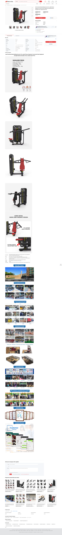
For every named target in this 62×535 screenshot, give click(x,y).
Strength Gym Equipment (47, 512)
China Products (16, 529)
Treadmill (19, 512)
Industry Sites (35, 529)
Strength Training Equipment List (23, 520)
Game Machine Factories (22, 524)
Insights (49, 529)
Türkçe (45, 530)
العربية (34, 530)
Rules (56, 3)
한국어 (36, 530)
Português (19, 530)
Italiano (27, 530)
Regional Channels (39, 529)
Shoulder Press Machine (42, 524)
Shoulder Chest (48, 524)
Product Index (43, 529)
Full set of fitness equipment (8, 512)
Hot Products (13, 529)
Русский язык (24, 530)
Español (16, 530)
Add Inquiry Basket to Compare (20, 30)
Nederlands (32, 530)
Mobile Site (46, 529)
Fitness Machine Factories (29, 524)
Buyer (40, 3)
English (14, 530)
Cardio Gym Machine (33, 512)
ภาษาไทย (43, 530)
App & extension (48, 3)
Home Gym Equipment (16, 520)
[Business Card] (55, 38)
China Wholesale (28, 529)
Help (44, 3)
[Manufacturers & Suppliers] (9, 1)
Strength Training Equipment (9, 520)
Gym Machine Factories (8, 524)
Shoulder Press (53, 524)
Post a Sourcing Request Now (25, 474)
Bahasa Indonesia (51, 530)
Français (21, 530)
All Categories (7, 3)
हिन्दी (40, 530)
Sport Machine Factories (15, 524)
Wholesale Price (32, 529)
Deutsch (29, 530)
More (5, 527)
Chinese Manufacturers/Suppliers (22, 529)
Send (10, 474)
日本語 (39, 530)
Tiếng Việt (47, 530)
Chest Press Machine (36, 524)
